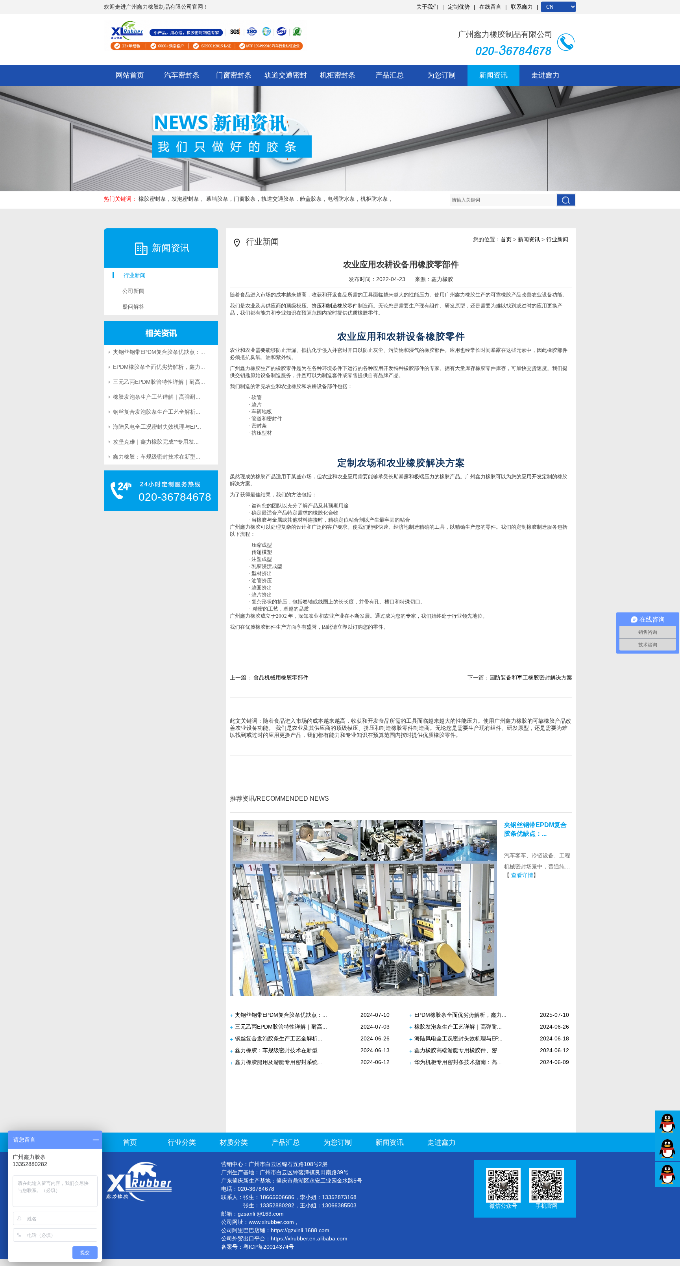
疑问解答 (133, 307)
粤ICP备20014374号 (268, 1247)
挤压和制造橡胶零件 (335, 306)
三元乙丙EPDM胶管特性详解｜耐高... (159, 382)
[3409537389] (667, 1172)
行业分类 (182, 1142)
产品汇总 (389, 75)
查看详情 (522, 875)
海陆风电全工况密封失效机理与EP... (157, 427)
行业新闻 (135, 275)
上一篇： (269, 677)
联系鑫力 (522, 7)
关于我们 (427, 7)
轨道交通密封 (285, 75)
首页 (506, 239)
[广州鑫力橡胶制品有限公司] (205, 35)
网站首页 (130, 75)
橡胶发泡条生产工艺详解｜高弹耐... (156, 397)
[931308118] (667, 1121)
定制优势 (459, 7)
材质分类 (234, 1142)
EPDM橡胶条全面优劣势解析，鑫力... (159, 367)
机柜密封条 (337, 75)
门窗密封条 (233, 75)
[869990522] (667, 1147)
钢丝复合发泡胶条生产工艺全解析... (156, 412)
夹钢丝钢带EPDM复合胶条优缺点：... (159, 352)
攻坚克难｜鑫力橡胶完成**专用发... (156, 442)
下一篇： (520, 677)
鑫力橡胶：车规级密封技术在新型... (156, 456)
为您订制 (441, 75)
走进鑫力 (545, 75)
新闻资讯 (493, 75)
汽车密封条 (182, 75)
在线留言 (490, 7)
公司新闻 (133, 291)
